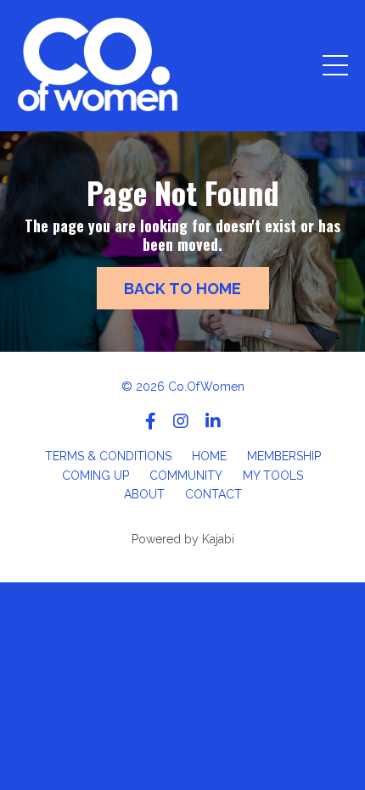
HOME (209, 456)
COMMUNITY (185, 475)
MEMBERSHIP (284, 456)
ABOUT (144, 494)
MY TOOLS (273, 475)
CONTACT (213, 494)
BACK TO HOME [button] (183, 289)
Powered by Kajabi (183, 539)
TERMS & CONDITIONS (108, 456)
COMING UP (95, 475)
